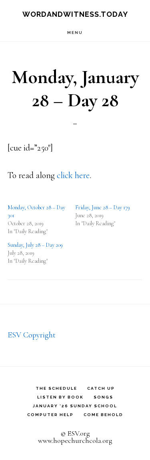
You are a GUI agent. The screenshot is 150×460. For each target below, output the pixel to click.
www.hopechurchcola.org (75, 440)
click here (73, 175)
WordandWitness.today (75, 14)
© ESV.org (75, 433)
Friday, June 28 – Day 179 (102, 207)
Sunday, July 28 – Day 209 (35, 245)
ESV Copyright (32, 335)
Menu (75, 32)
